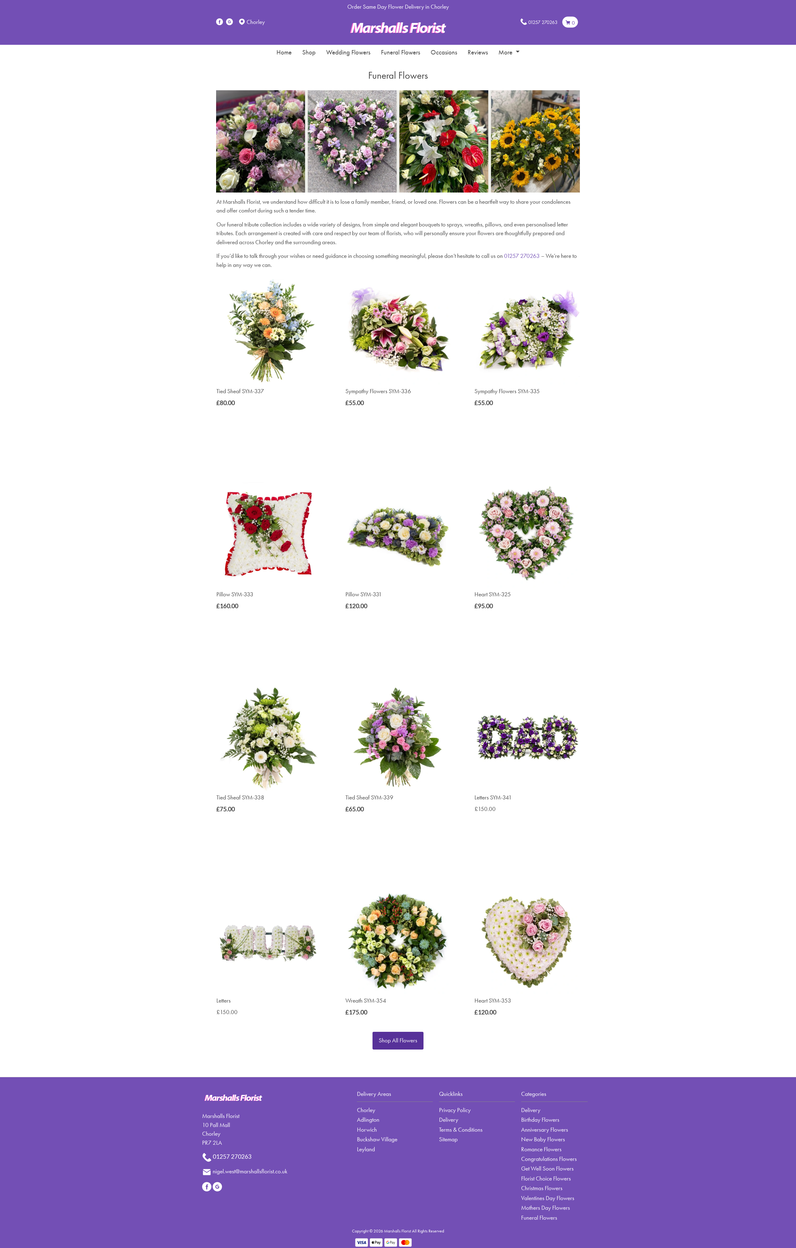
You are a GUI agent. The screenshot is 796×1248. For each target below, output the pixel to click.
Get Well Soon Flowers (547, 1168)
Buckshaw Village (377, 1139)
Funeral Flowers (400, 52)
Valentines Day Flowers (547, 1198)
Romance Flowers (541, 1149)
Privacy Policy (455, 1110)
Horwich (367, 1129)
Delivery (448, 1119)
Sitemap (448, 1139)
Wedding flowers (348, 52)
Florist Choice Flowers (546, 1178)
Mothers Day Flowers (545, 1207)
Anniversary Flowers (544, 1129)
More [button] (506, 52)
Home (284, 52)
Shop (309, 52)
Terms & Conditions (461, 1129)
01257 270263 (543, 22)
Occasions (444, 52)
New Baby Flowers (543, 1139)
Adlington (368, 1119)
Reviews (478, 52)
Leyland (366, 1149)
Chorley (366, 1110)
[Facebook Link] (219, 22)
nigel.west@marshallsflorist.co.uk (250, 1171)
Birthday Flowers (540, 1119)
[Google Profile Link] (229, 22)
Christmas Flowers (541, 1188)
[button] (398, 1096)
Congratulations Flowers (549, 1158)
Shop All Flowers (398, 1040)
